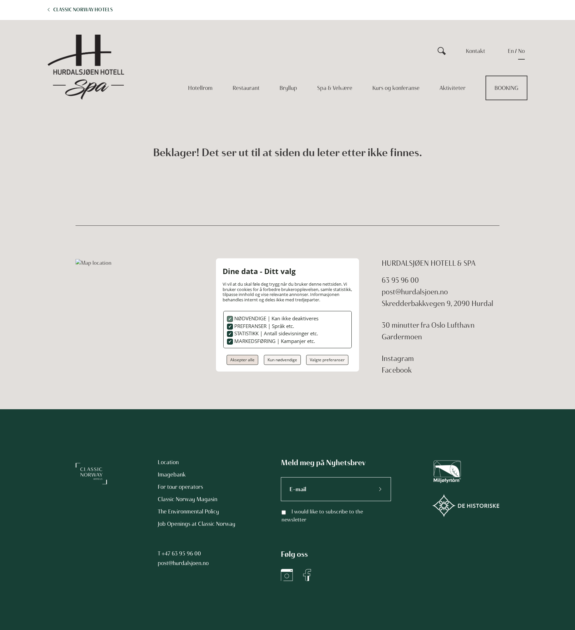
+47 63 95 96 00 (181, 553)
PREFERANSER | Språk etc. (263, 326)
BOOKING (506, 88)
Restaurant (246, 88)
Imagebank (172, 474)
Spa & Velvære (334, 88)
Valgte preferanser (327, 360)
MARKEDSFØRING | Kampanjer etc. (274, 341)
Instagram (398, 358)
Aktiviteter (453, 88)
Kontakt (475, 51)
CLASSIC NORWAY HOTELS (83, 10)
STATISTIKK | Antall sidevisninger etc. (275, 333)
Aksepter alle (242, 360)
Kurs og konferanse (396, 88)
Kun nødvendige (282, 360)
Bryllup (288, 88)
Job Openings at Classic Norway (196, 523)
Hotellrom (200, 88)
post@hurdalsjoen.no (415, 291)
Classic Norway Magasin (187, 499)
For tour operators (180, 486)
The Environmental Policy (188, 511)
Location (168, 462)
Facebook (397, 370)
